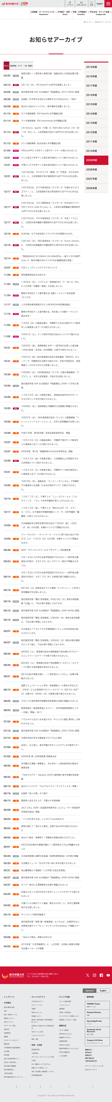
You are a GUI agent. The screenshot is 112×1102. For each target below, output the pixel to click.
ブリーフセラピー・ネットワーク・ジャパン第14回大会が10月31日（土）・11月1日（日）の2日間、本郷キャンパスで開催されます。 (50, 539)
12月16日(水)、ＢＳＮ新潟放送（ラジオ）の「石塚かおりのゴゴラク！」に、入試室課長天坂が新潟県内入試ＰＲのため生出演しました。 (50, 191)
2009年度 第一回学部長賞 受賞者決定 (38, 756)
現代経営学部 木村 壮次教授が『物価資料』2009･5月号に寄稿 (50, 878)
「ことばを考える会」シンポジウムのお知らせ (42, 819)
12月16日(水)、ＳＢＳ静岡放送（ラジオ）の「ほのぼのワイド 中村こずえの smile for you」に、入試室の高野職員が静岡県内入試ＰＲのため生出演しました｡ (50, 207)
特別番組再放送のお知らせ (33, 275)
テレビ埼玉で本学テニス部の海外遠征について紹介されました (49, 158)
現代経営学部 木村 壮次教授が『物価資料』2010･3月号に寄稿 (50, 92)
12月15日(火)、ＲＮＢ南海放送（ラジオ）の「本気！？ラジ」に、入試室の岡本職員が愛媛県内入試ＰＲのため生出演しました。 (50, 222)
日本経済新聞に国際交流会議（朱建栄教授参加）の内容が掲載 (49, 856)
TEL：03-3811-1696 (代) (37, 976)
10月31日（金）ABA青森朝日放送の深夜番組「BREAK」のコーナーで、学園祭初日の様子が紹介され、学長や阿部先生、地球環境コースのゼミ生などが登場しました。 (50, 361)
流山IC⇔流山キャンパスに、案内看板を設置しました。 (46, 106)
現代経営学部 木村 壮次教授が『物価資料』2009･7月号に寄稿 (50, 731)
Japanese (89, 990)
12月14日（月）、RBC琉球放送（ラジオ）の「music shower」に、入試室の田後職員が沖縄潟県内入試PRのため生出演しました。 (50, 245)
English (103, 990)
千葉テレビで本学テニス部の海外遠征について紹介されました (49, 165)
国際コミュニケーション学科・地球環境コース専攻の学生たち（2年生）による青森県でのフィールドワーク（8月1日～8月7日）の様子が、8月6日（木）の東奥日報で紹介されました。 (49, 689)
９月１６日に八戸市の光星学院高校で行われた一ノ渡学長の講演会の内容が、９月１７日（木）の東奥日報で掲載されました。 (49, 577)
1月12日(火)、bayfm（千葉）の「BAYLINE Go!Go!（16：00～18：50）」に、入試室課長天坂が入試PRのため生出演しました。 (50, 132)
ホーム (88, 22)
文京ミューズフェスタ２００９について (39, 268)
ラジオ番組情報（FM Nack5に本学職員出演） (42, 114)
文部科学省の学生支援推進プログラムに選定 (41, 738)
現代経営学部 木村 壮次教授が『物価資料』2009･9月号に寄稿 (50, 611)
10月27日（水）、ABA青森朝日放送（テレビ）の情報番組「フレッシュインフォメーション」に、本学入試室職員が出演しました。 (50, 421)
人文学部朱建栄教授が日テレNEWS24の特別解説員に (46, 305)
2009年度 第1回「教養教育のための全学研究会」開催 (47, 451)
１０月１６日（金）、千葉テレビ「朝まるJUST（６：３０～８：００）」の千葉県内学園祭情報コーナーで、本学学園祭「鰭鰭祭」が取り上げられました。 (50, 512)
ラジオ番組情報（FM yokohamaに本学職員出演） (44, 121)
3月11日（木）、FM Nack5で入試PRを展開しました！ (46, 85)
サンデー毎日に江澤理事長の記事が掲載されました (44, 885)
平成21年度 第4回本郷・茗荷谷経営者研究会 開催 (45, 433)
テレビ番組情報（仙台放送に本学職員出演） (41, 143)
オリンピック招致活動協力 (33, 914)
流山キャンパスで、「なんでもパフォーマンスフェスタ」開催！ (50, 786)
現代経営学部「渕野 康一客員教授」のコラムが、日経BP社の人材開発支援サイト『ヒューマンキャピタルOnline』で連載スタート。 (50, 926)
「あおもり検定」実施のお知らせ (36, 937)
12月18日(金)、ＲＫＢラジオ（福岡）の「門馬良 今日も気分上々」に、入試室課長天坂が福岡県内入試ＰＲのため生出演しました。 (50, 176)
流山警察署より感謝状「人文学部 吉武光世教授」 (44, 870)
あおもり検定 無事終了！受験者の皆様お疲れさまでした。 (48, 837)
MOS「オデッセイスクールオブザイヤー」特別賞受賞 (46, 550)
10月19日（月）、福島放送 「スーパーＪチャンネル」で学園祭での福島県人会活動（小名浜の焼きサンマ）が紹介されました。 (50, 485)
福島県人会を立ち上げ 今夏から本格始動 (40, 801)
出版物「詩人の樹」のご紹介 (34, 793)
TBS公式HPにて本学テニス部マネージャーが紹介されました (49, 150)
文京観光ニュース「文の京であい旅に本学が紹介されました (48, 863)
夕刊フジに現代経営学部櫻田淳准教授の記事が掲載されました (49, 701)
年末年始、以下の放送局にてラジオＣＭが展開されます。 (47, 234)
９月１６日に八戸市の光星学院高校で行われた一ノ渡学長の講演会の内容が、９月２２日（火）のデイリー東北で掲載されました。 (49, 561)
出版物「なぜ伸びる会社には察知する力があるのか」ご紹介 (48, 99)
